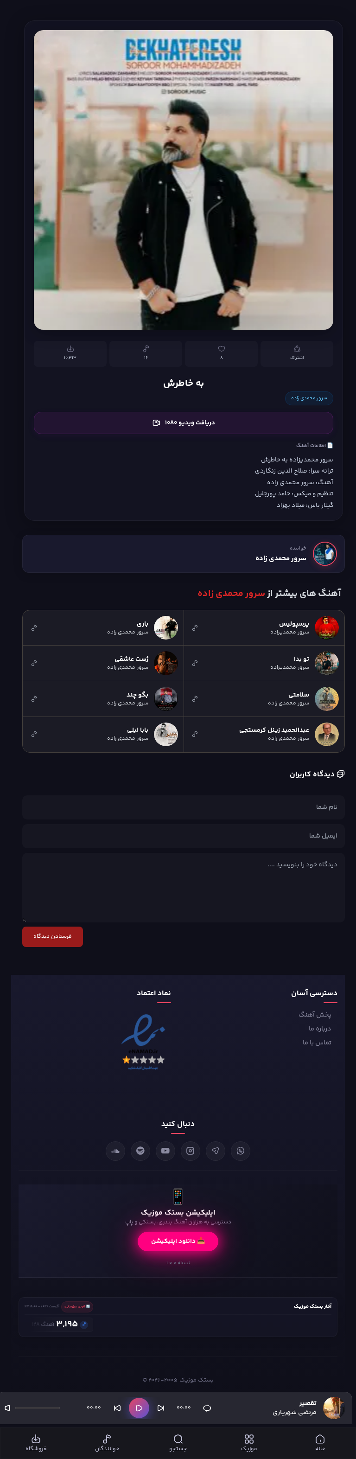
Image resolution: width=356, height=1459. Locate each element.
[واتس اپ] (240, 1151)
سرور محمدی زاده (309, 398)
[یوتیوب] (165, 1151)
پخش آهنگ (315, 1015)
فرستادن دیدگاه (52, 936)
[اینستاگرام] (190, 1151)
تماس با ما (317, 1043)
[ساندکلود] (115, 1151)
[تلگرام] (215, 1151)
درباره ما (320, 1029)
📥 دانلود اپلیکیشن (178, 1241)
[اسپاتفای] (140, 1151)
